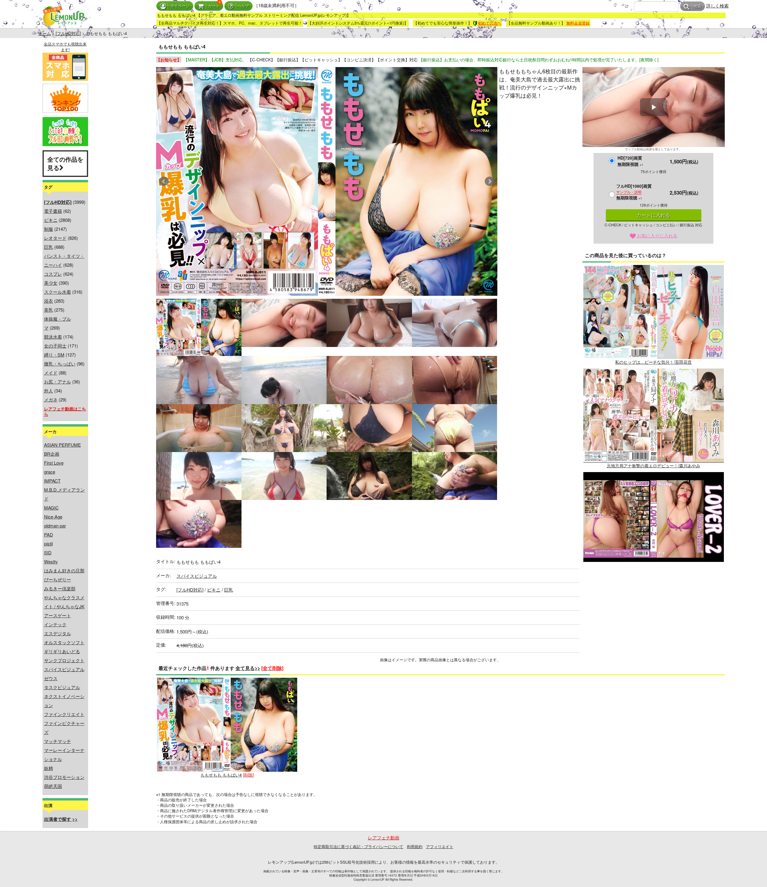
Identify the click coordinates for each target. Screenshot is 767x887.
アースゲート (57, 615)
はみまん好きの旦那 (64, 570)
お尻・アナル (57, 381)
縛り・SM (54, 354)
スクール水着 (57, 292)
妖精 (48, 768)
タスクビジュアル (62, 687)
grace (49, 471)
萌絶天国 (53, 786)
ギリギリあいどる (62, 651)
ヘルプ (243, 6)
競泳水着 (53, 336)
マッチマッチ (57, 741)
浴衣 (48, 301)
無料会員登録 (578, 23)
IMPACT (52, 480)
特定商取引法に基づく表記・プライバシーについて (358, 846)
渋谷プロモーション (64, 777)
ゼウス (51, 678)
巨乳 (48, 247)
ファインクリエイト (64, 714)
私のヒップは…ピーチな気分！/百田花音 (653, 362)
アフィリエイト (439, 846)
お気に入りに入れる (656, 235)
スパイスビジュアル (64, 669)
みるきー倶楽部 (60, 588)
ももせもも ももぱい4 (221, 775)
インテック (55, 624)
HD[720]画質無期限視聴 (630, 161)
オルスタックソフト (64, 642)
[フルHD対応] (68, 33)
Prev (164, 181)
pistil (48, 543)
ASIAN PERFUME (62, 445)
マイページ (180, 6)
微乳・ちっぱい (60, 363)
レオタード (55, 238)
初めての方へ (489, 23)
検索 (697, 6)
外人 (48, 390)
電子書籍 (53, 211)
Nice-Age (53, 516)
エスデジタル (57, 633)
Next (489, 181)
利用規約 (414, 846)
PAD (48, 534)
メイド (51, 372)
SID (48, 552)
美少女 (51, 283)
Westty (51, 561)
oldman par (55, 525)
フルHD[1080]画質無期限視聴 (634, 192)
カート (214, 6)
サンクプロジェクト (64, 660)
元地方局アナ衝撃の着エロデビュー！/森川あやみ (653, 465)
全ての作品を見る (65, 163)
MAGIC (51, 507)
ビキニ (51, 220)
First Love (54, 463)
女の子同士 (55, 345)
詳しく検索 (717, 5)
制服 (48, 229)
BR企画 (51, 454)
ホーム (44, 33)
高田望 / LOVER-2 (653, 569)
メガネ (51, 399)
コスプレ (53, 274)
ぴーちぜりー (57, 579)
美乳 (48, 310)
